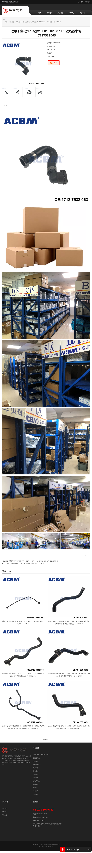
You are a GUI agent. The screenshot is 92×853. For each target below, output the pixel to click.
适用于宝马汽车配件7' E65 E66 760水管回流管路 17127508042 (25, 563)
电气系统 (35, 778)
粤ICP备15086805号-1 (46, 847)
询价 (55, 63)
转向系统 (35, 784)
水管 (22, 22)
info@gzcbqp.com (42, 817)
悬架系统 (35, 787)
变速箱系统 (36, 758)
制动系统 (35, 771)
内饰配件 (35, 791)
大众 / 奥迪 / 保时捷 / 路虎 (41, 755)
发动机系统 (36, 781)
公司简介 (80, 2)
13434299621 (40, 820)
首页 (39, 13)
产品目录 (60, 13)
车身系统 (35, 768)
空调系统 (35, 761)
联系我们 (87, 2)
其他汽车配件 (37, 764)
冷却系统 (17, 22)
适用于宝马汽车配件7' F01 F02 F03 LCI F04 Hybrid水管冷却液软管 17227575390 (33, 561)
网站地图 (4, 815)
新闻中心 (71, 13)
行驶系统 (35, 774)
